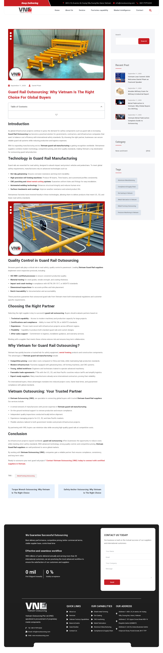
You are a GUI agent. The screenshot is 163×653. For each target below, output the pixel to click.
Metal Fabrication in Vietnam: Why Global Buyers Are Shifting (139, 106)
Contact (139, 10)
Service (82, 10)
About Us (69, 10)
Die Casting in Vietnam (125, 193)
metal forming (65, 352)
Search (118, 35)
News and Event (121, 151)
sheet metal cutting (35, 181)
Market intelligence (122, 10)
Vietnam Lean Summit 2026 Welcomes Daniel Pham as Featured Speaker (139, 79)
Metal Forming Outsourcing (26, 476)
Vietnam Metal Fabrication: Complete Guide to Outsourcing (139, 121)
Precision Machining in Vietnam (128, 213)
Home (57, 10)
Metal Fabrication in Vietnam (127, 200)
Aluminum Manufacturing (126, 180)
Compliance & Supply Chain (127, 187)
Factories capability (99, 10)
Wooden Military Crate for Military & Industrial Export (138, 92)
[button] (101, 107)
